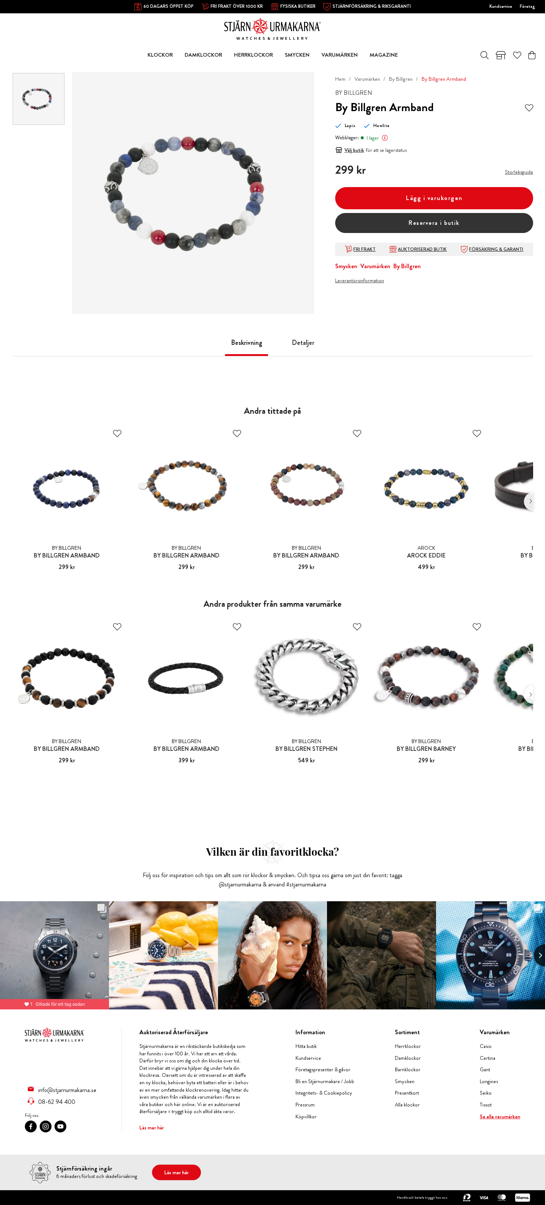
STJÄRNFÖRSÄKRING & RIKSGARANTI (372, 6)
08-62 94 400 (56, 1102)
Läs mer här (151, 1127)
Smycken (346, 266)
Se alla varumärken (500, 1116)
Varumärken (367, 79)
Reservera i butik (434, 223)
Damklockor (408, 1058)
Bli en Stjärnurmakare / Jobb (324, 1081)
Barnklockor (407, 1069)
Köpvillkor (306, 1116)
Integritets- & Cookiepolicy (323, 1092)
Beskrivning (246, 342)
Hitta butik (306, 1046)
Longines (489, 1081)
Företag (527, 6)
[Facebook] (31, 1126)
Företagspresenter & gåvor (322, 1069)
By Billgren (401, 79)
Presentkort (407, 1092)
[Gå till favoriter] (517, 55)
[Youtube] (60, 1126)
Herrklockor (408, 1046)
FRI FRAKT (364, 249)
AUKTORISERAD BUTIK (422, 249)
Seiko (486, 1092)
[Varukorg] (531, 55)
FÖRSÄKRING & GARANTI (496, 249)
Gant (485, 1069)
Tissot (486, 1104)
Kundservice (500, 6)
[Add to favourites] (529, 107)
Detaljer (303, 342)
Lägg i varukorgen (434, 198)
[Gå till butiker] (501, 55)
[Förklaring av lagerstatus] (384, 137)
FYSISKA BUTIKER (298, 6)
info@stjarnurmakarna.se (67, 1090)
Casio (486, 1046)
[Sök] (484, 55)
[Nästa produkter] (528, 501)
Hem (340, 79)
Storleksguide (519, 172)
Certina (487, 1058)
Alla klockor (407, 1104)
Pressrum (305, 1104)
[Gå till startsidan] (272, 28)
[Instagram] (46, 1126)
